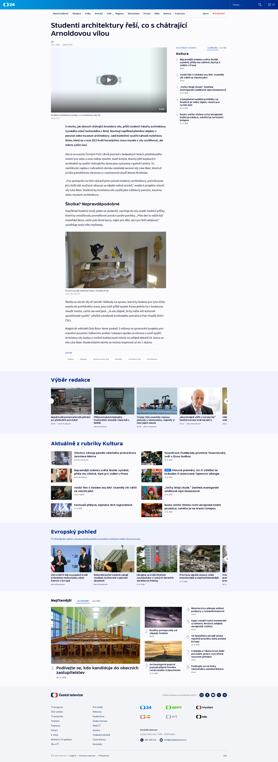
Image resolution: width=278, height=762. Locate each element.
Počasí (146, 13)
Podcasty (180, 13)
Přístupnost (103, 755)
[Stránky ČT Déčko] (145, 716)
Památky (118, 359)
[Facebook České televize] (207, 695)
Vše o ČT (55, 744)
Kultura (167, 13)
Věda (156, 13)
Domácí (99, 13)
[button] (109, 80)
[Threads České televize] (224, 695)
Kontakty (97, 744)
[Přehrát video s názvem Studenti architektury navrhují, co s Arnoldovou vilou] (109, 80)
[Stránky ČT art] (171, 716)
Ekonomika (133, 13)
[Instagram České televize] (201, 695)
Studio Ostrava (100, 720)
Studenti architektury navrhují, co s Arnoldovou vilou (74, 115)
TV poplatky (57, 716)
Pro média (98, 707)
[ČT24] (9, 4)
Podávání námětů (101, 734)
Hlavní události (60, 13)
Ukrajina (76, 13)
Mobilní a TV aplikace (61, 739)
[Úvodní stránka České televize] (67, 695)
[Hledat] (260, 4)
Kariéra (96, 730)
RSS (225, 755)
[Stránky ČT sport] (174, 707)
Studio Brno (98, 716)
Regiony (120, 13)
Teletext (55, 720)
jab (52, 41)
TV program (57, 707)
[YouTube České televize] (213, 695)
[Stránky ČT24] (145, 707)
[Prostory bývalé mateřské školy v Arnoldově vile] (115, 260)
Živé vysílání (57, 711)
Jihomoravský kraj (101, 359)
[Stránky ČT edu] (201, 716)
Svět (109, 13)
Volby (88, 13)
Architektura (152, 359)
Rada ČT (97, 725)
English (73, 755)
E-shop (54, 734)
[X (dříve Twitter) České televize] (219, 695)
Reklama (97, 711)
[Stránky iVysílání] (204, 707)
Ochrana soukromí (87, 755)
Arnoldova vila (134, 359)
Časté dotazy (99, 739)
